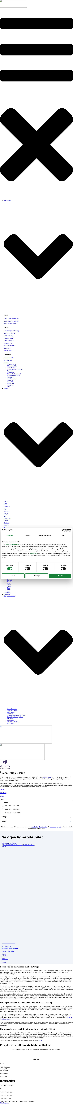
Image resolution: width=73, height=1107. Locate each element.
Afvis (13, 575)
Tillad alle (60, 575)
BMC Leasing (47, 777)
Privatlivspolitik (4, 1103)
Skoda (2, 796)
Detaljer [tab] (27, 535)
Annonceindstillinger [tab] (45, 535)
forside (2, 789)
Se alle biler (35, 827)
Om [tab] (63, 535)
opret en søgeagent (55, 827)
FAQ (40, 1040)
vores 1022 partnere (12, 544)
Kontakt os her (43, 827)
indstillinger (34, 553)
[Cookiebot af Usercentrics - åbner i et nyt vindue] (63, 530)
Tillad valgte (36, 575)
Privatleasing (3, 793)
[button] (36, 103)
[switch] (27, 568)
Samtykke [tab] (10, 535)
